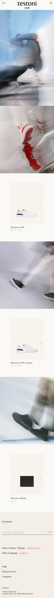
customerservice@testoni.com (12, 596)
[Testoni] (27, 5)
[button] (51, 2)
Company (7, 576)
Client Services (9, 571)
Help (4, 566)
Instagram (5, 588)
